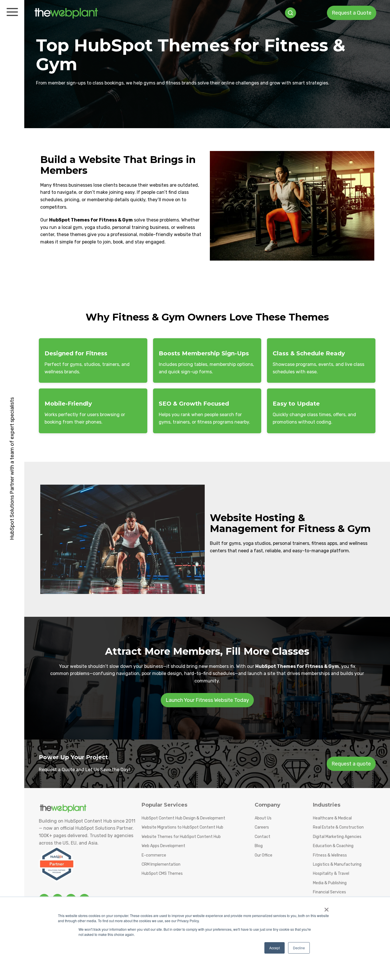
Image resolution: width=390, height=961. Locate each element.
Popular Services (164, 805)
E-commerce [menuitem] (154, 855)
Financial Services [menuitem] (329, 892)
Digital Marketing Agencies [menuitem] (337, 836)
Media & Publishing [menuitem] (330, 883)
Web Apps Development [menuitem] (163, 845)
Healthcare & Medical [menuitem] (332, 818)
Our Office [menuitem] (263, 855)
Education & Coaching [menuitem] (333, 845)
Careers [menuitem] (262, 827)
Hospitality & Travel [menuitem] (331, 873)
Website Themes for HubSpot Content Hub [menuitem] (181, 836)
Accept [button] (274, 947)
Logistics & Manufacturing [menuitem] (337, 864)
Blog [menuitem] (259, 845)
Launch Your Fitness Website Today (207, 700)
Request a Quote (351, 13)
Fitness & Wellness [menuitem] (330, 855)
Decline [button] (299, 947)
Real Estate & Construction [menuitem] (338, 827)
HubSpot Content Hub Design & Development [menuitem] (183, 818)
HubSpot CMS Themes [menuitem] (162, 873)
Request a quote (351, 764)
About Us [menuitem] (263, 818)
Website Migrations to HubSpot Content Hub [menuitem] (182, 827)
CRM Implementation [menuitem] (161, 864)
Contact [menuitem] (262, 836)
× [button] (326, 907)
